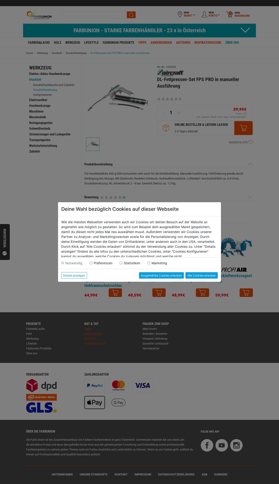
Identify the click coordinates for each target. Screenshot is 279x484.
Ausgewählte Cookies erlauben (161, 275)
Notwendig (73, 263)
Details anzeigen (74, 275)
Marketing (159, 263)
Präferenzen (103, 263)
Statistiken (132, 263)
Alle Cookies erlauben (201, 275)
